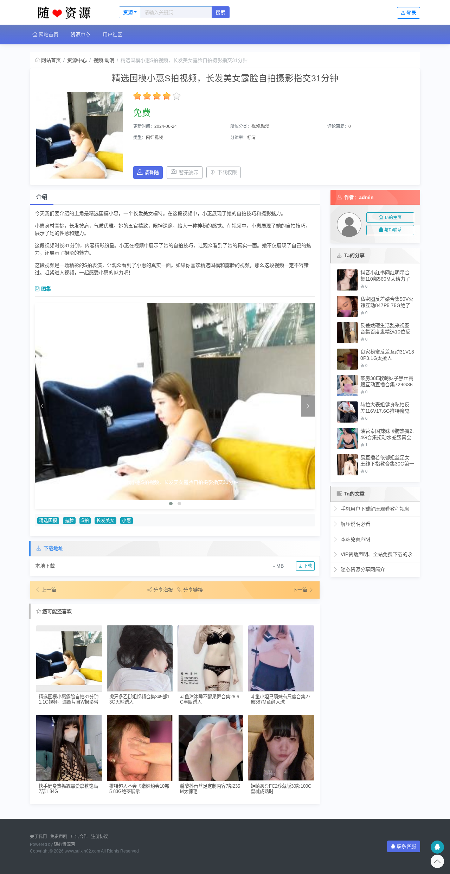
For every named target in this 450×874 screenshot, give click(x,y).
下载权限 (227, 172)
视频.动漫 (103, 60)
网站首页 (47, 34)
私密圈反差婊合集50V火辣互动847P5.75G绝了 (386, 302)
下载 (307, 565)
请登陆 (151, 172)
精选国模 (48, 520)
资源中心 (80, 34)
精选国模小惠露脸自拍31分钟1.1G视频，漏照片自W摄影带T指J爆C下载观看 (68, 699)
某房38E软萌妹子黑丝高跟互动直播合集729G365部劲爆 (386, 381)
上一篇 (48, 590)
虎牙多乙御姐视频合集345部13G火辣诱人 (139, 699)
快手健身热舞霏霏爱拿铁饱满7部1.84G (68, 789)
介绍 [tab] (41, 197)
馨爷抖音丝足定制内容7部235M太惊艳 (210, 789)
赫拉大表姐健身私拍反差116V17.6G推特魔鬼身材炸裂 (385, 408)
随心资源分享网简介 (362, 569)
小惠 (126, 520)
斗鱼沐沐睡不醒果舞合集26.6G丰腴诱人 (209, 699)
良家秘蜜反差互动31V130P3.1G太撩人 (387, 355)
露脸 (69, 520)
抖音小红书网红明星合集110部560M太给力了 (385, 276)
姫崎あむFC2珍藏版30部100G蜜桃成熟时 (281, 789)
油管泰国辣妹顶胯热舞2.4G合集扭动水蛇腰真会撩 (387, 434)
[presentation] (42, 406)
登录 (411, 12)
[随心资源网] (67, 12)
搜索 (220, 12)
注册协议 (99, 836)
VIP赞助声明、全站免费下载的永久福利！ (378, 554)
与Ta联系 (392, 229)
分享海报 (163, 590)
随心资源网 (64, 844)
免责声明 (58, 836)
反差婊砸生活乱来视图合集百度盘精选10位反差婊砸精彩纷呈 (385, 329)
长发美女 (105, 520)
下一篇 (300, 590)
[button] (171, 503)
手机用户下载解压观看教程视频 (374, 509)
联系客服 (406, 846)
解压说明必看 (354, 524)
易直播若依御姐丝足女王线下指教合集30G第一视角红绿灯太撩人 (387, 461)
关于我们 (38, 836)
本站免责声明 (354, 539)
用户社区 (112, 34)
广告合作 (79, 836)
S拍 (85, 520)
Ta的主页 (392, 217)
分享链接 (193, 590)
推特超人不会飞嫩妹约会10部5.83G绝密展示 (139, 789)
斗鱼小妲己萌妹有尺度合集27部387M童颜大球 (280, 699)
